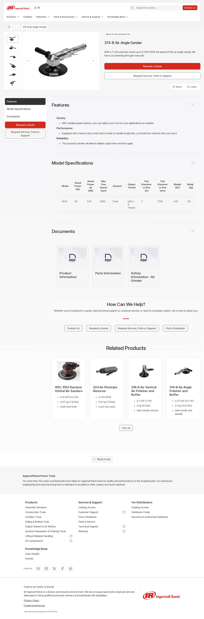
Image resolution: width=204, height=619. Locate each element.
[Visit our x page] (54, 568)
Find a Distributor (87, 516)
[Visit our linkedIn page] (70, 568)
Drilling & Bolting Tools (37, 521)
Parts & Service (86, 521)
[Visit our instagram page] (46, 568)
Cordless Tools (33, 516)
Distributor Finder (141, 512)
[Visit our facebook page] (62, 568)
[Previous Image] (28, 61)
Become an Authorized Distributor (150, 516)
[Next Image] (93, 61)
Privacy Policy (31, 600)
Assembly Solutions (36, 507)
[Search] (132, 7)
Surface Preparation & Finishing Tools (45, 531)
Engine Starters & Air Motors (40, 526)
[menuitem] (13, 16)
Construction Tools (35, 512)
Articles (29, 558)
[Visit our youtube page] (38, 568)
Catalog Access (87, 507)
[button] (126, 105)
